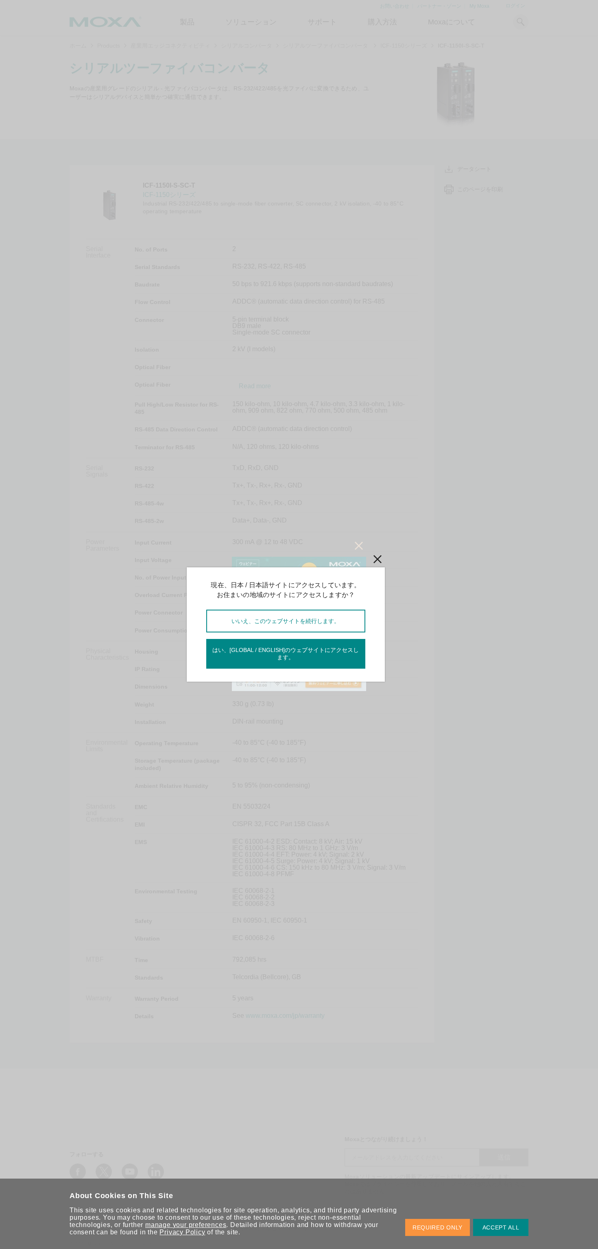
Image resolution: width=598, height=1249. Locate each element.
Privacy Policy (182, 1232)
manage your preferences (185, 1224)
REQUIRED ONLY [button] (437, 1227)
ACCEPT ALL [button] (500, 1227)
